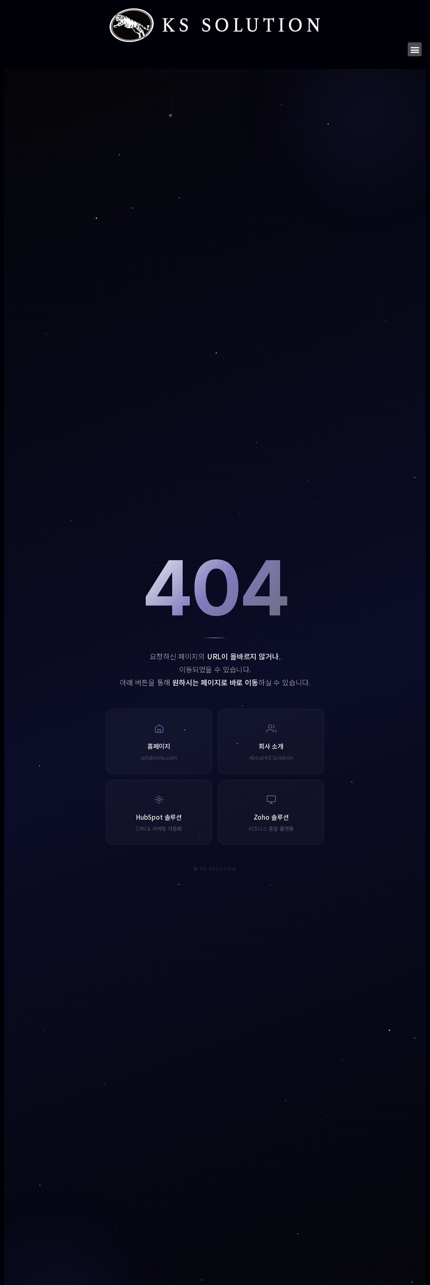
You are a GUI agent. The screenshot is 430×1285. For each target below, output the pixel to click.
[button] (415, 49)
